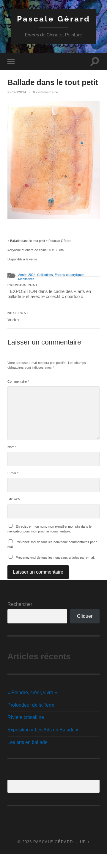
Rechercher (19, 604)
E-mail (12, 473)
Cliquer (84, 616)
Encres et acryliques (69, 275)
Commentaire (18, 381)
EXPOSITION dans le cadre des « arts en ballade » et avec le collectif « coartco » (49, 291)
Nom (11, 447)
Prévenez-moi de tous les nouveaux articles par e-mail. (55, 557)
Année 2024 (26, 275)
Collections (45, 275)
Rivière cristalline (25, 717)
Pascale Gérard (53, 18)
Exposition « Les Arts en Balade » (42, 729)
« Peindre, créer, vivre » (32, 692)
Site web (13, 499)
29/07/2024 (16, 92)
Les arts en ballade (27, 742)
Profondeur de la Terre (30, 705)
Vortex (18, 316)
